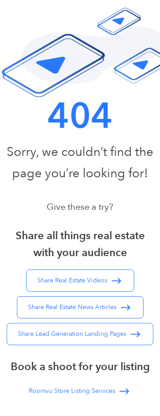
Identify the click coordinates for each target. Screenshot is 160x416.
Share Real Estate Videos (73, 280)
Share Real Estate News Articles (73, 307)
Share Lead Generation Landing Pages (73, 334)
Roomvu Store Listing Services (73, 391)
